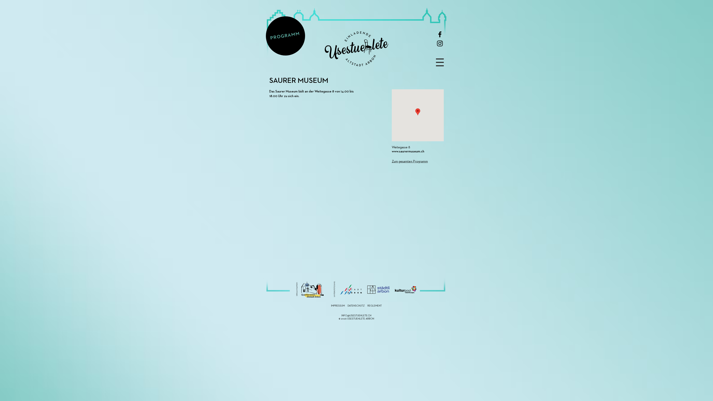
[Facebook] (440, 34)
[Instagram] (440, 43)
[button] (440, 62)
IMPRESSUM (338, 305)
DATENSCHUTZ (356, 305)
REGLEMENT (374, 305)
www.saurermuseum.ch (408, 151)
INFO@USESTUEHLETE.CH (356, 315)
